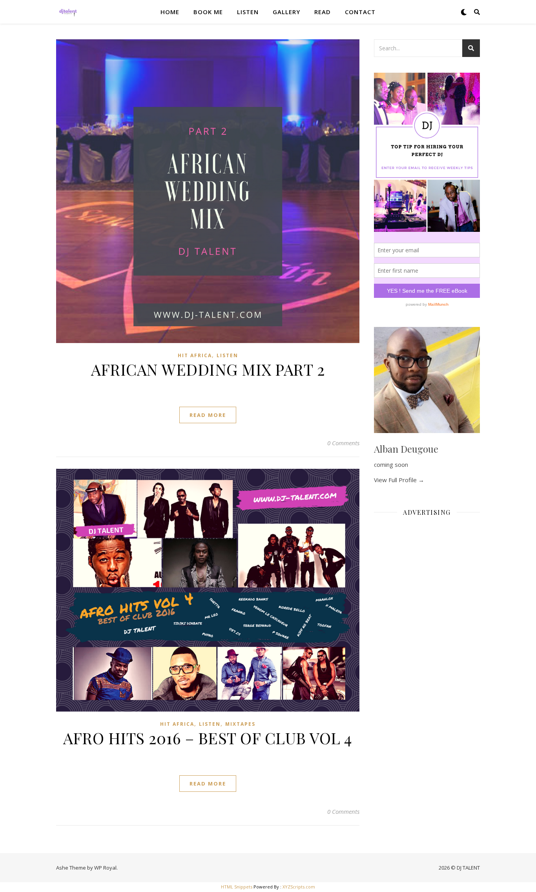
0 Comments (343, 443)
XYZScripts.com (299, 887)
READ (322, 12)
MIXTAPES (240, 724)
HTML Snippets (236, 887)
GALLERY (286, 12)
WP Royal (105, 867)
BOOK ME (208, 12)
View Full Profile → (399, 480)
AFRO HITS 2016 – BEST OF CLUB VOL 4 (207, 737)
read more (208, 414)
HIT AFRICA (195, 355)
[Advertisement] (427, 640)
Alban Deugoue (406, 448)
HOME (169, 12)
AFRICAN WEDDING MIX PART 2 (208, 369)
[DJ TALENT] (68, 12)
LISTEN (248, 12)
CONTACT (360, 12)
